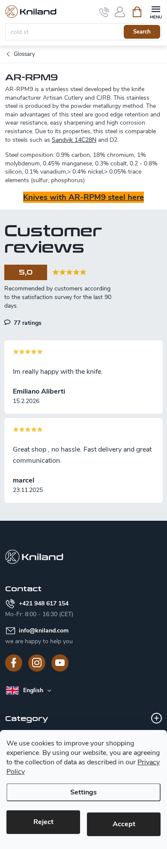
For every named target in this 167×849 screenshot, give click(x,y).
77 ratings (27, 323)
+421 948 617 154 (44, 603)
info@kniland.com (44, 630)
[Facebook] (13, 663)
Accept (124, 824)
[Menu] (155, 11)
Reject (43, 822)
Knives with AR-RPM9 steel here (83, 197)
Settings (83, 792)
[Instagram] (36, 663)
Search (142, 32)
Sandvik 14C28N (74, 140)
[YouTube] (60, 663)
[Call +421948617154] (104, 12)
